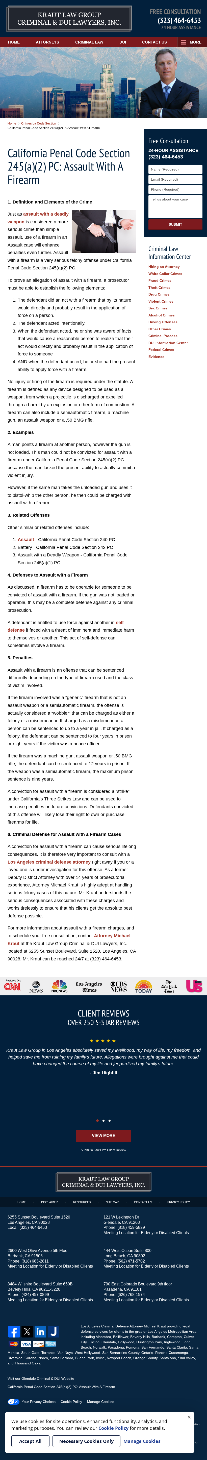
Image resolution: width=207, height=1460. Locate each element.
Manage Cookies (100, 1402)
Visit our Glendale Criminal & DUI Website (41, 1378)
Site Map (112, 1202)
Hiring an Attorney (164, 267)
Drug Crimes (159, 294)
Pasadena (116, 1347)
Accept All (30, 1441)
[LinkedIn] (40, 1331)
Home (14, 42)
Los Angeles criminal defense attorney (49, 862)
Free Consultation (168, 141)
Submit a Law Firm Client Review (103, 1150)
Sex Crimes (158, 308)
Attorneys (47, 42)
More (195, 42)
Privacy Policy (178, 1202)
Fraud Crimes (159, 280)
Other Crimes (159, 329)
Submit (175, 224)
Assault (26, 539)
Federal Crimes (161, 350)
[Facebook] (14, 1331)
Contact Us (154, 42)
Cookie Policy (71, 1402)
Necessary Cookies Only (86, 1441)
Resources (82, 1202)
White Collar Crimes (165, 274)
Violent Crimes (160, 301)
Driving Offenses (162, 322)
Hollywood (126, 1342)
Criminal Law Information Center (169, 253)
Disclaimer (49, 1202)
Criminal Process (162, 336)
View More (103, 1135)
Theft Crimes (159, 288)
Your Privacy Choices (39, 1402)
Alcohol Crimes (161, 315)
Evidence (156, 357)
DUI (122, 42)
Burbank (158, 1337)
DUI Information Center (168, 343)
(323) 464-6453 (179, 20)
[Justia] (53, 1331)
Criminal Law (89, 42)
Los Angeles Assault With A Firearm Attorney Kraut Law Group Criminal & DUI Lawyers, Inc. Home (69, 19)
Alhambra (103, 1337)
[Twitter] (27, 1331)
